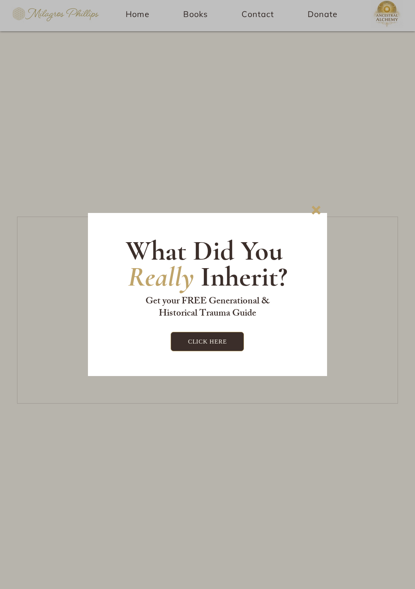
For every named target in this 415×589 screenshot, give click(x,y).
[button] (316, 210)
